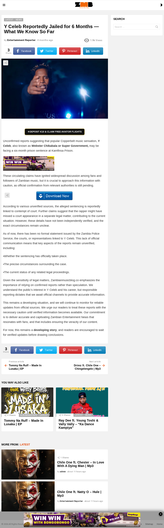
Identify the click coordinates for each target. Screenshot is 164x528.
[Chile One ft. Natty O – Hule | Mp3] (28, 496)
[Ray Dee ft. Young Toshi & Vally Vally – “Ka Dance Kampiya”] (82, 402)
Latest (44, 415)
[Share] (54, 196)
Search (157, 27)
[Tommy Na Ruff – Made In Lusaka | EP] (27, 402)
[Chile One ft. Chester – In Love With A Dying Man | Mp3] (28, 464)
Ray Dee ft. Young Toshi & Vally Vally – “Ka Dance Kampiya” (78, 424)
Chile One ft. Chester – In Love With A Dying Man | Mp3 (80, 464)
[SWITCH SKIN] (161, 5)
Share (5, 62)
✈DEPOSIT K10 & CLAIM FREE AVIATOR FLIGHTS (55, 131)
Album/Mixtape (28, 415)
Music (88, 415)
